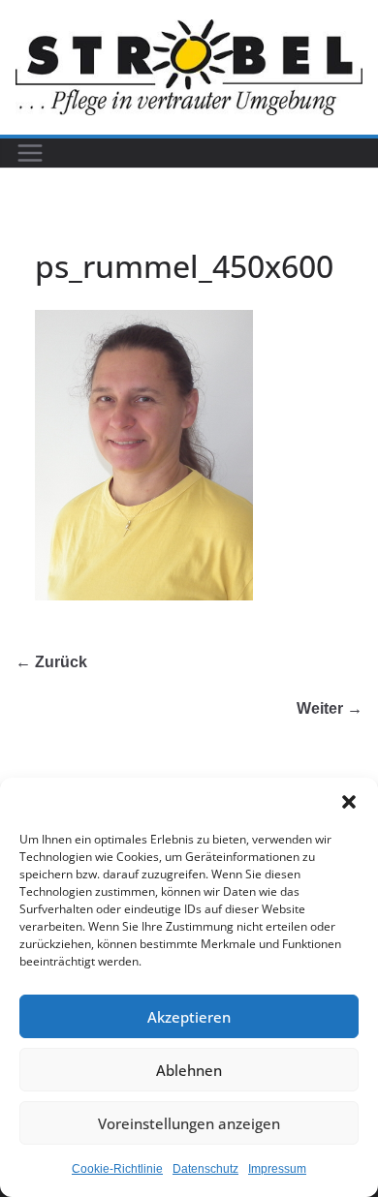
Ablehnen (189, 1070)
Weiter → (329, 708)
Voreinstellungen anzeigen (189, 1123)
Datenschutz (205, 1169)
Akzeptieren (189, 1017)
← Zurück (51, 662)
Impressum (277, 1169)
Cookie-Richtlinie (117, 1169)
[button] (349, 802)
